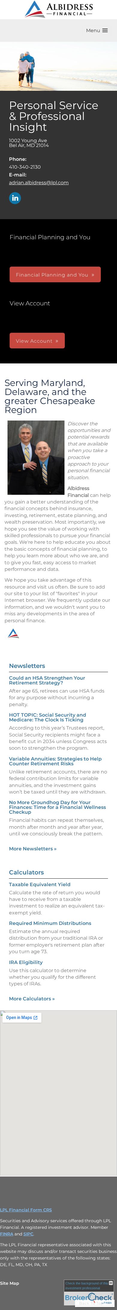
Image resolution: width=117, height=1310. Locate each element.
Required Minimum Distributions (50, 923)
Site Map (9, 1283)
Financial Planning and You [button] (52, 275)
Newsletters (27, 665)
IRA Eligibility (26, 962)
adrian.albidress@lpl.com (39, 182)
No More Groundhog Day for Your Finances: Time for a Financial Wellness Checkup (57, 807)
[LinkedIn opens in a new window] (15, 198)
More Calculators (32, 999)
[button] (97, 30)
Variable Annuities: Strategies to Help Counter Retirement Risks (55, 761)
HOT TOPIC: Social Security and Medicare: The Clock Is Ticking (47, 717)
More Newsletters (33, 849)
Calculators (26, 872)
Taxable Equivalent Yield (39, 884)
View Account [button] (34, 341)
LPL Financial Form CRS (26, 1210)
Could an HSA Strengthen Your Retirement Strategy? (47, 680)
